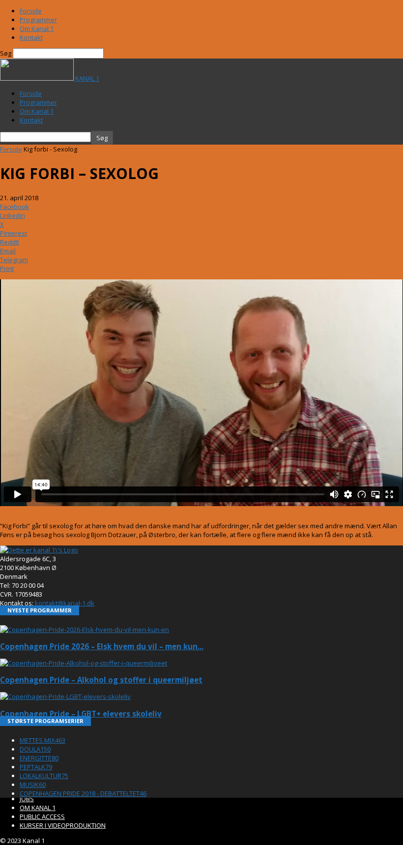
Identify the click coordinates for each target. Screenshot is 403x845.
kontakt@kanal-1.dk (64, 603)
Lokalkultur (44, 775)
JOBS (27, 798)
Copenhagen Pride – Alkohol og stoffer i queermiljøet (101, 680)
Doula (35, 749)
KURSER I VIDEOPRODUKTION (63, 825)
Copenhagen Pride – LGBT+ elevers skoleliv (81, 714)
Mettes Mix (42, 740)
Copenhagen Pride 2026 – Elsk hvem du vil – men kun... (101, 646)
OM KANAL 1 (38, 807)
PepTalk (36, 766)
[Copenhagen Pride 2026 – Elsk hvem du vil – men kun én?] (84, 629)
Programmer (38, 19)
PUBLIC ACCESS (42, 816)
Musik (33, 784)
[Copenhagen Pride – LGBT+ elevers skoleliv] (65, 696)
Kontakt (31, 37)
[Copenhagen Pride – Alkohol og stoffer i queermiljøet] (83, 663)
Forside (31, 10)
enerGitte (39, 758)
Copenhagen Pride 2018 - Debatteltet (83, 793)
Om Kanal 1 (37, 28)
